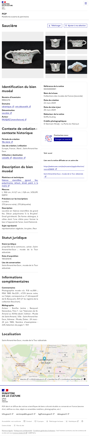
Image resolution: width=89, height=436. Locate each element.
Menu (85, 3)
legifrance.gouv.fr (45, 414)
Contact (29, 421)
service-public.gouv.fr (24, 414)
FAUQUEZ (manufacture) (13, 119)
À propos (40, 421)
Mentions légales (7, 431)
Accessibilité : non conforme (11, 421)
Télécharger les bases (56, 421)
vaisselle (5, 157)
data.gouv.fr (62, 414)
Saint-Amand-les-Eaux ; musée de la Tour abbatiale (63, 174)
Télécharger (56, 25)
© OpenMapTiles (52, 379)
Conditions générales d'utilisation (44, 431)
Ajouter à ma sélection (77, 25)
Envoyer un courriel (63, 139)
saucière (5, 113)
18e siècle (6, 142)
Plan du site (20, 426)
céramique (6, 106)
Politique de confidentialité (23, 431)
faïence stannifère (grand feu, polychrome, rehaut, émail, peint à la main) (20, 183)
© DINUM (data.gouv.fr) (37, 379)
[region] (44, 363)
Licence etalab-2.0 (19, 433)
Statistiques (72, 421)
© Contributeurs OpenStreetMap (70, 379)
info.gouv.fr (6, 414)
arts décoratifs (21, 106)
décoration (18, 157)
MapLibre (23, 379)
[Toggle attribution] (84, 379)
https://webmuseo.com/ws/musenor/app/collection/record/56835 (64, 167)
